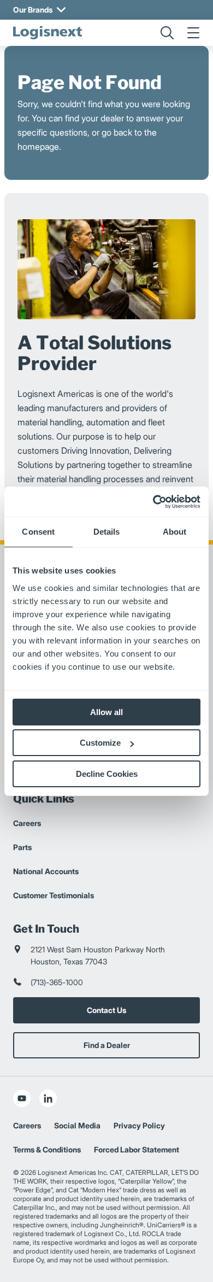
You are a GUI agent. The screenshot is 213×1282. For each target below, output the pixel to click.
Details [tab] (106, 531)
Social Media (77, 1125)
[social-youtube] (22, 1098)
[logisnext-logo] (47, 32)
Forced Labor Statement (136, 1149)
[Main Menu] (193, 32)
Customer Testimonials (53, 895)
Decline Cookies (107, 773)
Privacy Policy (139, 1125)
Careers (27, 823)
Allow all (106, 712)
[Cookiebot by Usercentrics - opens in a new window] (153, 502)
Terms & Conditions (47, 1149)
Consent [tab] (38, 531)
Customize (100, 742)
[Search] (167, 32)
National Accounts (46, 871)
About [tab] (175, 531)
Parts (22, 847)
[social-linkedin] (48, 1098)
